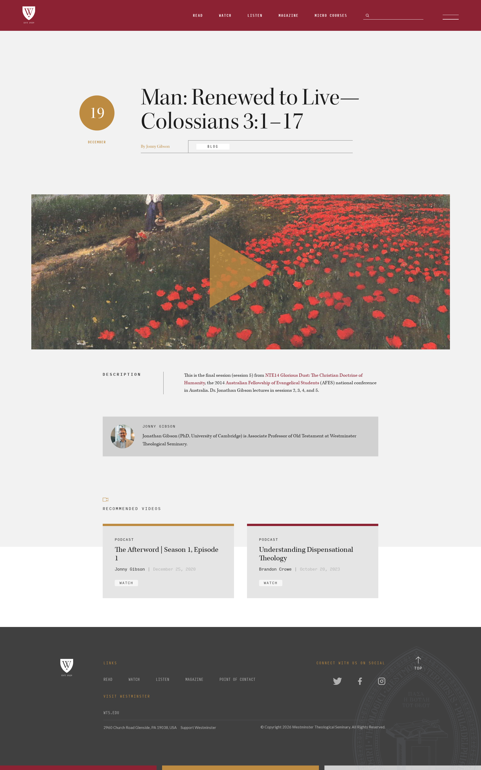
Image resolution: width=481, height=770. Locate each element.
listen (162, 680)
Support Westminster (198, 727)
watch (134, 680)
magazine (194, 680)
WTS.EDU (111, 713)
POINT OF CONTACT (237, 680)
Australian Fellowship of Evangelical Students (272, 383)
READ (107, 680)
